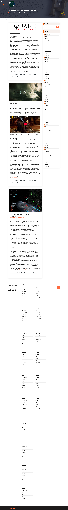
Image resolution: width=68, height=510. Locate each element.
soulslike (23, 458)
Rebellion (24, 425)
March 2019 (47, 126)
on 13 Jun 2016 (15, 29)
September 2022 (48, 90)
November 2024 (48, 65)
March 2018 (38, 389)
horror (23, 354)
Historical (24, 352)
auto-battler (24, 299)
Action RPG (24, 291)
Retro (23, 427)
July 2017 (46, 145)
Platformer (24, 408)
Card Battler (24, 310)
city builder (24, 316)
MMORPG (24, 383)
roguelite (23, 435)
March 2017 (47, 153)
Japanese (24, 362)
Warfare (23, 498)
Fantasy (27, 101)
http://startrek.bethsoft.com (23, 269)
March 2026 (47, 44)
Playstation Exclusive (26, 412)
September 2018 (48, 130)
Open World (24, 396)
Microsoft (24, 379)
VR (22, 496)
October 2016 (47, 157)
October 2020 (47, 118)
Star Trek (23, 467)
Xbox (23, 500)
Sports (23, 463)
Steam (23, 473)
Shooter (27, 29)
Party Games (24, 400)
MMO (23, 381)
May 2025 (47, 55)
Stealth (23, 471)
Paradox (23, 398)
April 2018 (47, 134)
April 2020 (47, 122)
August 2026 (47, 34)
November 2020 (38, 368)
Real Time (24, 423)
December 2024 (48, 63)
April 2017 (47, 151)
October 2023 (47, 84)
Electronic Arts (24, 331)
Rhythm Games (25, 431)
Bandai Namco (24, 301)
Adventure (24, 293)
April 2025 (47, 57)
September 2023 (48, 86)
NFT (23, 389)
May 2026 (47, 40)
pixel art (23, 406)
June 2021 (47, 101)
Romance (24, 442)
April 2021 (47, 105)
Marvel (23, 373)
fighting (23, 339)
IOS (23, 360)
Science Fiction (25, 446)
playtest (23, 414)
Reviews (23, 429)
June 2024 (47, 76)
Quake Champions (15, 33)
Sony (23, 456)
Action (23, 289)
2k (22, 287)
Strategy (29, 101)
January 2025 (47, 61)
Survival (23, 479)
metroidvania (24, 377)
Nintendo (23, 391)
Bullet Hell (24, 306)
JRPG (23, 364)
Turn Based (24, 486)
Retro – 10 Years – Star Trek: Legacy (19, 214)
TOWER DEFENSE (25, 481)
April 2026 (47, 42)
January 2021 (47, 111)
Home (9, 12)
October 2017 (38, 391)
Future (23, 343)
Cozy (23, 320)
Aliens (23, 295)
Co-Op (23, 318)
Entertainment (24, 333)
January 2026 (47, 49)
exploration (24, 335)
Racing (23, 421)
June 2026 (47, 38)
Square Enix (24, 465)
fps (22, 341)
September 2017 (48, 141)
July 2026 (47, 36)
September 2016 (38, 412)
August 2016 (47, 162)
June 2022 (37, 345)
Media (23, 375)
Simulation (24, 452)
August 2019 (47, 124)
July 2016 (46, 164)
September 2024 (38, 322)
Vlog (23, 492)
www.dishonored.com (15, 177)
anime (23, 297)
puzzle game (24, 419)
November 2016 (48, 155)
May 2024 (47, 78)
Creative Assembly (25, 322)
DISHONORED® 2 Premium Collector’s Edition (22, 103)
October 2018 (47, 128)
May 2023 (47, 88)
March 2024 (47, 80)
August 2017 (47, 143)
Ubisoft (23, 488)
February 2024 (47, 82)
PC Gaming (24, 402)
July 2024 (47, 74)
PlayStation (24, 410)
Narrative (23, 387)
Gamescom (24, 345)
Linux (23, 368)
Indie (23, 358)
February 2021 (47, 109)
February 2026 (38, 299)
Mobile (23, 385)
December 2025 (48, 51)
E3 (22, 329)
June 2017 (47, 147)
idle (23, 356)
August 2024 (47, 72)
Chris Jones (24, 314)
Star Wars (24, 469)
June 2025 (47, 53)
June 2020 (47, 120)
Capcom (23, 308)
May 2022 (47, 95)
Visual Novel (24, 490)
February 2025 (47, 59)
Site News (24, 454)
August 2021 (47, 97)
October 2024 (47, 67)
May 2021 (47, 103)
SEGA (23, 448)
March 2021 (47, 107)
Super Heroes (24, 477)
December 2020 (38, 366)
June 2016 (47, 166)
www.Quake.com (32, 70)
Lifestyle (23, 366)
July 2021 (46, 99)
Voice (23, 494)
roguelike (23, 433)
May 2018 (47, 132)
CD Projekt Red (25, 312)
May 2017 (47, 149)
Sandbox (23, 444)
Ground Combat (25, 350)
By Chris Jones (21, 29)
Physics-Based (24, 404)
